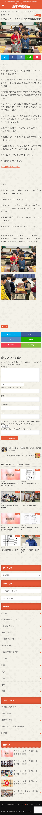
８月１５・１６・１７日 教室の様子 (26, 772)
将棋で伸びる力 (9, 639)
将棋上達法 (6, 713)
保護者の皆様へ (9, 626)
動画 (3, 665)
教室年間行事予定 (10, 652)
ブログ (5, 326)
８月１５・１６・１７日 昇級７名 (26, 782)
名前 (3, 396)
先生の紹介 (7, 632)
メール (4, 404)
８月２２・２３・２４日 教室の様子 (26, 762)
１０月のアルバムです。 (10, 167)
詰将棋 (4, 733)
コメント (5, 367)
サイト (3, 413)
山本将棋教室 (21, 6)
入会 (3, 678)
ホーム (4, 613)
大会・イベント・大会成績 (12, 726)
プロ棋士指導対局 (8, 707)
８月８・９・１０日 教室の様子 (26, 792)
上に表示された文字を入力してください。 (16, 429)
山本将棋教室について (10, 619)
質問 (3, 691)
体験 (3, 685)
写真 (3, 671)
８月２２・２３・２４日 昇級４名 (26, 752)
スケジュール (7, 645)
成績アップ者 (7, 720)
